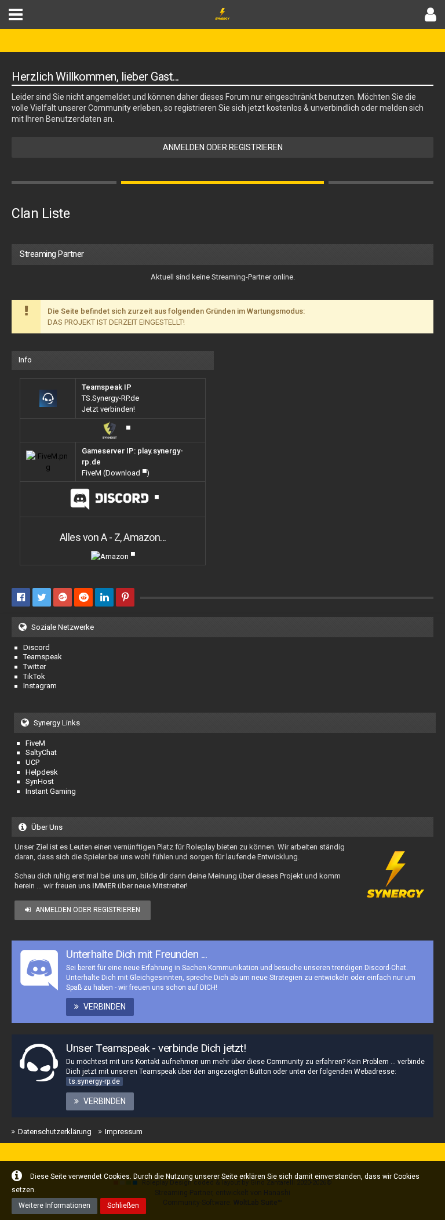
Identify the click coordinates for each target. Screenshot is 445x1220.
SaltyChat (41, 752)
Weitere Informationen (54, 1205)
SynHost (39, 781)
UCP (32, 762)
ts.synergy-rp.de (94, 1081)
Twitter (34, 666)
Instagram (40, 685)
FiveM (35, 743)
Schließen (123, 1205)
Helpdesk (41, 772)
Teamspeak (42, 656)
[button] (15, 14)
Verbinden (104, 1006)
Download (122, 473)
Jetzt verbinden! (108, 409)
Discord (36, 647)
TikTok (34, 676)
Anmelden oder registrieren (223, 147)
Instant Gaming (50, 791)
